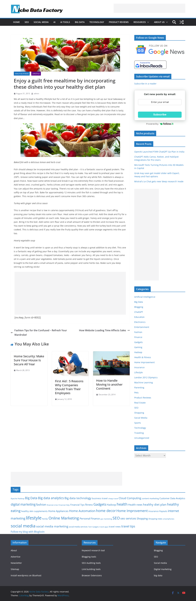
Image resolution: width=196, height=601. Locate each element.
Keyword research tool (93, 550)
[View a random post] (181, 22)
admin (36, 93)
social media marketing (52, 526)
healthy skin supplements (34, 511)
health (122, 504)
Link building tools (91, 569)
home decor (106, 510)
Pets (136, 392)
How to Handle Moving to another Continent (109, 384)
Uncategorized (141, 437)
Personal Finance (90, 518)
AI (54, 22)
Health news (135, 504)
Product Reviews (119, 22)
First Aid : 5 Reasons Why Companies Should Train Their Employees (69, 387)
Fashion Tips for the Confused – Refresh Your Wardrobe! (40, 332)
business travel (100, 498)
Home (16, 22)
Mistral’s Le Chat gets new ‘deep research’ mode (158, 181)
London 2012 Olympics (146, 377)
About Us (159, 22)
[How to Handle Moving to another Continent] (111, 353)
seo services (128, 518)
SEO (27, 22)
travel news (115, 526)
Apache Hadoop (17, 498)
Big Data (80, 22)
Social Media (41, 22)
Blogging (138, 306)
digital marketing (23, 504)
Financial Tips (77, 504)
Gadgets (138, 342)
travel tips (128, 526)
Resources (140, 22)
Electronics (139, 322)
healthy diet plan (154, 504)
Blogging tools (89, 556)
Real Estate (140, 402)
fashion (41, 504)
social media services (78, 526)
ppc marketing (106, 519)
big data (158, 575)
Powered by (152, 124)
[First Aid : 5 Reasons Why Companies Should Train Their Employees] (70, 353)
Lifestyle (36, 74)
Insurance (139, 367)
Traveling (139, 432)
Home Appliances (58, 511)
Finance (138, 337)
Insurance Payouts (157, 511)
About (14, 550)
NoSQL (45, 518)
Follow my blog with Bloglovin (28, 531)
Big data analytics (51, 498)
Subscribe (159, 114)
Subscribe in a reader (145, 83)
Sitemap (15, 569)
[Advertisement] (149, 8)
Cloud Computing (130, 498)
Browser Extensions (92, 575)
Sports (137, 422)
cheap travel (113, 498)
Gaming (138, 347)
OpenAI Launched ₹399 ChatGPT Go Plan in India (159, 151)
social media (23, 526)
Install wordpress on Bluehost (26, 575)
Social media (160, 562)
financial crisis (52, 505)
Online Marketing (64, 518)
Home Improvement (144, 362)
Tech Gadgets (93, 527)
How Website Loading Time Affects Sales (102, 330)
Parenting (139, 387)
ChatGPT (138, 311)
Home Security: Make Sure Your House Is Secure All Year (29, 360)
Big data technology (77, 498)
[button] (147, 22)
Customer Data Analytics (172, 498)
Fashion (138, 332)
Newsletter (16, 562)
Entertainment (141, 327)
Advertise (15, 556)
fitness (89, 504)
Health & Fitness (21, 74)
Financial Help (64, 505)
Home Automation (82, 511)
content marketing (150, 498)
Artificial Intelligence (144, 296)
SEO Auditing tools (91, 562)
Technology (96, 22)
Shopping (139, 412)
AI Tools (65, 22)
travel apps (103, 527)
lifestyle (33, 518)
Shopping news (155, 518)
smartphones (168, 518)
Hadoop (138, 352)
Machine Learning (143, 382)
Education (139, 317)
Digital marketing (163, 569)
